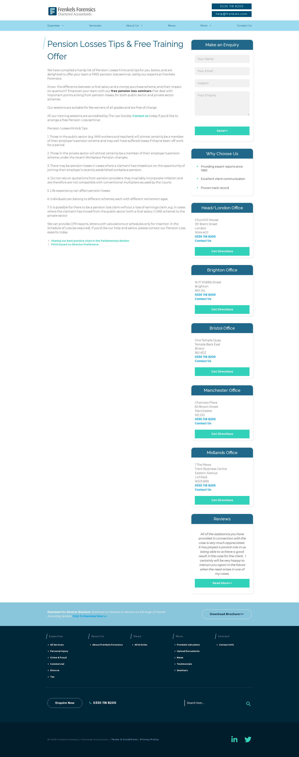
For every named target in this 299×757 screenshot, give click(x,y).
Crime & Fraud (58, 657)
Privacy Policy (149, 739)
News (171, 25)
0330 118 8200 (232, 6)
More (203, 25)
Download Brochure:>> (227, 614)
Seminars (95, 25)
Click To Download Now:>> (90, 616)
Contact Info (226, 644)
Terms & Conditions (124, 739)
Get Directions (222, 251)
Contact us (140, 116)
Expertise (53, 25)
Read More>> (222, 583)
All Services (57, 644)
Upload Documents (188, 651)
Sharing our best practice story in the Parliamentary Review (90, 240)
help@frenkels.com (232, 14)
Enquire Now (64, 703)
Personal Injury (59, 651)
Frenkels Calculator (188, 644)
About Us (132, 25)
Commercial (57, 664)
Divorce (54, 670)
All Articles (141, 644)
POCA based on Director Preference (75, 244)
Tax (52, 676)
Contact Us (244, 25)
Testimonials (184, 664)
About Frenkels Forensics (107, 644)
